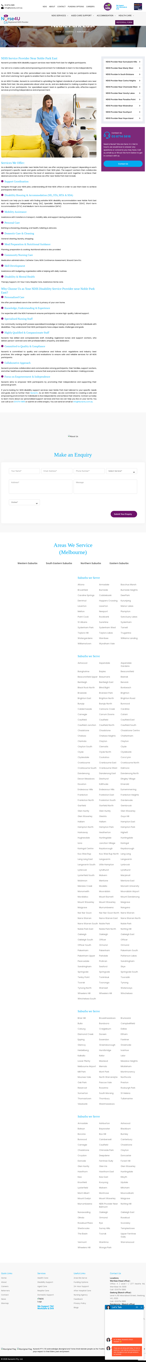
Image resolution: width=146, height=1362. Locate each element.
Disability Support (45, 1282)
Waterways (126, 987)
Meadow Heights (129, 1061)
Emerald (125, 784)
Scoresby (125, 1222)
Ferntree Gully (106, 1160)
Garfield (82, 805)
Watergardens (85, 638)
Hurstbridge (105, 1050)
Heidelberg (83, 1050)
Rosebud (125, 1217)
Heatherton (105, 832)
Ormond (103, 945)
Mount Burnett (106, 896)
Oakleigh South (85, 939)
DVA (117, 9)
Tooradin (125, 977)
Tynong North (84, 987)
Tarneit (124, 627)
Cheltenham (127, 735)
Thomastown (84, 1098)
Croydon (82, 1155)
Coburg (81, 1028)
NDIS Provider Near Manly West (119, 68)
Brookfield (83, 589)
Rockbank (104, 616)
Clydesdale (83, 757)
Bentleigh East (106, 682)
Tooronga (104, 982)
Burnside (103, 589)
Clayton (103, 741)
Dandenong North (130, 773)
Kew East (103, 1176)
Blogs (76, 1307)
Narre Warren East (108, 918)
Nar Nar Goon (85, 912)
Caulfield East (128, 719)
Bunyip (81, 703)
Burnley (124, 1134)
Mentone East (127, 880)
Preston (124, 1082)
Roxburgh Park (128, 1087)
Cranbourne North (130, 762)
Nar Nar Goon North (109, 912)
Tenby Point (84, 977)
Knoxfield (82, 1182)
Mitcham (125, 1187)
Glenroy (82, 1044)
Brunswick (126, 1018)
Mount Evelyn (84, 1198)
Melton (81, 611)
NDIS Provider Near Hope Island (119, 118)
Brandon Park (106, 692)
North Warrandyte (108, 1077)
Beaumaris (104, 676)
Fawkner (125, 1039)
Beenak (124, 676)
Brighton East (84, 698)
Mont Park (104, 1071)
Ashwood (82, 663)
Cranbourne (84, 762)
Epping (81, 1039)
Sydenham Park (86, 627)
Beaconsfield (127, 671)
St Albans (82, 622)
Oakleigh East (127, 934)
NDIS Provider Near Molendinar (119, 106)
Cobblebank (105, 595)
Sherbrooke (83, 1228)
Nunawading (84, 1212)
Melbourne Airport (87, 1066)
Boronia (82, 1134)
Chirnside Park (106, 1150)
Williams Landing (129, 638)
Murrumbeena (106, 907)
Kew (80, 1176)
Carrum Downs (106, 714)
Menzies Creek (85, 886)
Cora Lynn (126, 757)
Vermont (82, 1242)
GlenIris (103, 816)
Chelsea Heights (107, 735)
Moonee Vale (84, 1077)
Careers (90, 7)
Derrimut (82, 600)
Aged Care (42, 1286)
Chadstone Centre (130, 730)
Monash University (130, 886)
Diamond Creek (85, 1034)
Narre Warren (127, 912)
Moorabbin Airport (130, 891)
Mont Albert (83, 1193)
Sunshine (103, 622)
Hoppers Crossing (108, 600)
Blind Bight (104, 687)
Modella (103, 886)
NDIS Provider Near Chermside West (121, 87)
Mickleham (126, 1066)
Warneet (103, 987)
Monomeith (83, 891)
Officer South (84, 945)
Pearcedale (83, 961)
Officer (102, 939)
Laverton (82, 606)
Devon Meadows (86, 778)
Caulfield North (106, 725)
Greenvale (126, 1044)
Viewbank (82, 1103)
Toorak (81, 982)
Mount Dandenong (130, 896)
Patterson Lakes (129, 955)
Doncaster (126, 1155)
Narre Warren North (131, 918)
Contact (61, 7)
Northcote (126, 1077)
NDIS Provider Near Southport (119, 112)
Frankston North (86, 800)
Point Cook (83, 616)
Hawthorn (83, 1171)
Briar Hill (82, 1018)
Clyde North (105, 751)
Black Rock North (86, 687)
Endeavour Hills (85, 789)
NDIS (45, 7)
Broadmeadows (107, 1018)
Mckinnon (82, 880)
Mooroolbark (127, 1193)
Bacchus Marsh (128, 584)
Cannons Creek (107, 709)
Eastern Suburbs (119, 563)
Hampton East (128, 821)
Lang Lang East (85, 859)
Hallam (81, 821)
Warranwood (127, 1242)
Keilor (102, 1055)
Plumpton (125, 611)
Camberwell (105, 1139)
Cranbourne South (87, 768)
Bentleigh (82, 682)
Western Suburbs (27, 563)
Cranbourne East (107, 762)
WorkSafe (122, 7)
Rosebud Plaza (85, 1222)
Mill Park (82, 1071)
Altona (81, 584)
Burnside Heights (129, 589)
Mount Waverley (86, 902)
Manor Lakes (127, 606)
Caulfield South (128, 725)
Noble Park (104, 923)
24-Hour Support (81, 1286)
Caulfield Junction (87, 725)
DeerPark (125, 595)
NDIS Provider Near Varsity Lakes (120, 93)
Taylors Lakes (106, 632)
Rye (101, 1222)
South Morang (106, 1093)
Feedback (78, 1299)
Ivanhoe (125, 1050)
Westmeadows (107, 1103)
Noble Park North (107, 928)
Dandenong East (107, 773)
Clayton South (85, 746)
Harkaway (83, 832)
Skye (123, 966)
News (3, 1299)
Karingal (125, 843)
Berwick (124, 682)
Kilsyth (124, 1176)
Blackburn (126, 1128)
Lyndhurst (104, 869)
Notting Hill (126, 928)
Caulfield (82, 719)
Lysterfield (83, 1187)
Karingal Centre (85, 848)
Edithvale (103, 784)
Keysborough (106, 848)
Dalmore (125, 768)
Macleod (103, 1061)
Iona (80, 843)
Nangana (125, 907)
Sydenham (126, 622)
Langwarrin (104, 859)
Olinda (81, 1217)
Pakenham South (129, 950)
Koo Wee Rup (84, 853)
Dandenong (84, 773)
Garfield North (106, 805)
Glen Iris (103, 1166)
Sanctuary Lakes (129, 616)
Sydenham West (107, 627)
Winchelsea (126, 993)
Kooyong (103, 1182)
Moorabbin (104, 891)
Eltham (124, 1034)
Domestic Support (45, 1295)
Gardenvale (127, 800)
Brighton (125, 692)
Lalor (123, 1055)
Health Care (42, 1278)
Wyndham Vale (107, 643)
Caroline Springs (86, 595)
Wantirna (103, 1242)
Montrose (104, 1193)
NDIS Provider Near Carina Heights (121, 80)
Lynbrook (125, 864)
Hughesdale (84, 837)
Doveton (82, 784)
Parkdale (103, 955)
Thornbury (104, 1098)
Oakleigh (82, 934)
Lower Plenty (84, 1061)
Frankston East (106, 794)
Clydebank (126, 751)
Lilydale (124, 1182)
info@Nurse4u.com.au (13, 8)
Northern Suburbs (91, 563)
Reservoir (82, 1087)
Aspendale (104, 663)
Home (58, 31)
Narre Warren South (88, 923)
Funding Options (76, 7)
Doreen (102, 1034)
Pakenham (83, 950)
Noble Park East (85, 928)
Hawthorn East (106, 1171)
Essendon (104, 1039)
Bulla (80, 1023)
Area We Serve (80, 1278)
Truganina (126, 632)
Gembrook (126, 805)
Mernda (103, 1066)
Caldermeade (85, 709)
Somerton (83, 1093)
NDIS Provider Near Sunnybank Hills (121, 62)
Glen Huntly (83, 810)
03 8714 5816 (9, 5)
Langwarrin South (86, 864)
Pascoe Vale (105, 1082)
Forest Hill (125, 1160)
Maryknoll (125, 875)
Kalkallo (81, 1055)
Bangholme (83, 671)
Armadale (104, 584)
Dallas (124, 1028)
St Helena (125, 1093)
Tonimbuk (104, 977)
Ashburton (104, 1123)
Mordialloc (83, 896)
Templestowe (128, 1228)
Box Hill (102, 1134)
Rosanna (103, 1087)
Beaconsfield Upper (88, 676)
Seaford (103, 966)
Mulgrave (125, 902)
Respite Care (43, 1290)
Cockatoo (104, 757)
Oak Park (82, 1082)
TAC (117, 7)
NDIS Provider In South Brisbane (120, 74)
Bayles (102, 671)
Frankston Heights (130, 794)
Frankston (83, 794)
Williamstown (84, 643)
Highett (124, 832)
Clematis (103, 746)
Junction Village (107, 843)
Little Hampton (106, 864)
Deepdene (104, 1155)
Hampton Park (106, 827)
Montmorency (128, 1071)
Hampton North (85, 827)
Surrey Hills (104, 1228)
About (52, 7)
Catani (124, 714)
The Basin (82, 1233)
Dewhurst (104, 778)
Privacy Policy (80, 1303)
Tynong (124, 982)
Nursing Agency (81, 1295)
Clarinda (82, 741)
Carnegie (82, 714)
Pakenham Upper (86, 955)
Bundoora (104, 1023)
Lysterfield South (86, 875)
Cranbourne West (108, 768)
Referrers (5, 1290)
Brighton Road (128, 698)
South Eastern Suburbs (59, 563)
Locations (69, 31)
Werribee (103, 638)
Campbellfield (128, 1023)
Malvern (103, 875)
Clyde (123, 746)
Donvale (82, 1160)
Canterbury (126, 1139)
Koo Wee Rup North (109, 853)
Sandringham (127, 961)
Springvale (83, 971)
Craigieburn (105, 1028)
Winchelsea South (87, 998)
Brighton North (106, 698)
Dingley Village (128, 778)
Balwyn (81, 1128)
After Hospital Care (82, 1290)
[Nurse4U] (14, 19)
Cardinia (125, 709)
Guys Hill (125, 816)
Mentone (103, 880)
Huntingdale (105, 837)
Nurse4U (34, 393)
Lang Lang (126, 853)
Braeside (82, 692)
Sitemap (5, 1303)
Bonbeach (126, 687)
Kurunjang (126, 600)
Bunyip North (105, 703)
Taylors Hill (83, 632)
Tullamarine (127, 1098)
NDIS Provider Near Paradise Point (121, 99)
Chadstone (83, 730)
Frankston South (107, 800)
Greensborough (107, 1044)
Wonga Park (105, 1247)
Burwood (125, 703)
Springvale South (129, 971)
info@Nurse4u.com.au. (83, 401)
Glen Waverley (128, 810)
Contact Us (123, 164)
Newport (103, 611)
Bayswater (104, 1128)
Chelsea (82, 735)
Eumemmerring (128, 789)
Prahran (103, 961)
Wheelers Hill (84, 993)
